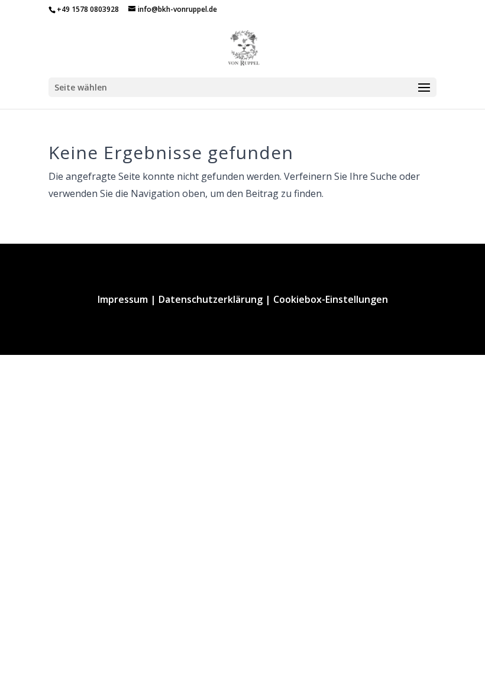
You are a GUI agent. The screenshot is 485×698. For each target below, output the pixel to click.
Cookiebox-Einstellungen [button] (330, 299)
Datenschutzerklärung (211, 299)
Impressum (123, 299)
